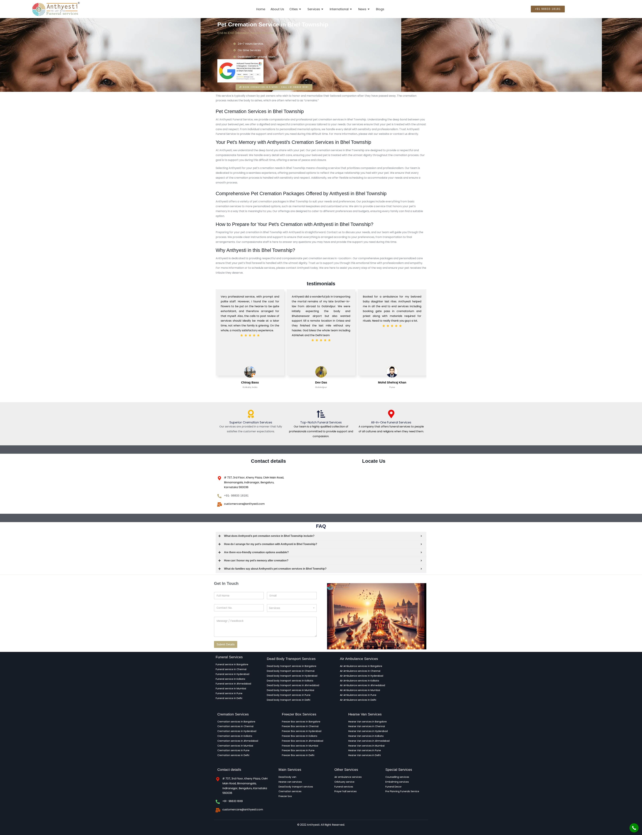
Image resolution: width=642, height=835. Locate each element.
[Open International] (351, 9)
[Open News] (369, 9)
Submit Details (226, 644)
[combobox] (292, 608)
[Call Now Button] (634, 827)
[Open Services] (322, 9)
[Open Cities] (300, 9)
